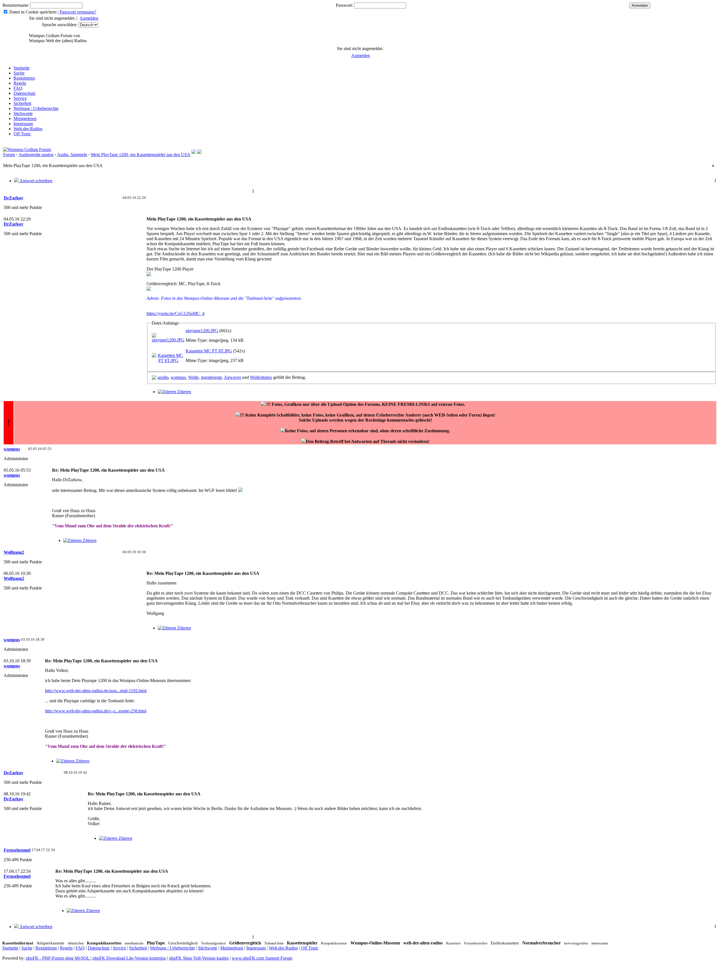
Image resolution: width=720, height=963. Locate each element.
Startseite (22, 68)
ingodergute (211, 377)
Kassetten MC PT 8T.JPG (209, 350)
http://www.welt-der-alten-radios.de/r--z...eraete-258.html (95, 710)
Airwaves (232, 377)
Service (20, 98)
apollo (163, 377)
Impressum (23, 123)
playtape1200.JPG (202, 330)
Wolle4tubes (261, 377)
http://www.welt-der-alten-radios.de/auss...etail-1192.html (96, 690)
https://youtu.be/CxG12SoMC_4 (175, 313)
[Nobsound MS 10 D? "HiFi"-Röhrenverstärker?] (199, 152)
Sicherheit (22, 103)
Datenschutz (24, 93)
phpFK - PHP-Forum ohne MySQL (58, 958)
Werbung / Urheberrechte (36, 108)
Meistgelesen (25, 118)
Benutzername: (16, 5)
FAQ (18, 88)
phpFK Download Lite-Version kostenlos (129, 958)
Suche (19, 73)
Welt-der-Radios (28, 128)
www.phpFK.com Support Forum (262, 958)
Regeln (20, 83)
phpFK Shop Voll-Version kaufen (199, 958)
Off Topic (22, 133)
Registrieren (24, 78)
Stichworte (23, 113)
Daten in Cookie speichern (33, 12)
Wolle (193, 377)
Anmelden (89, 18)
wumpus (178, 377)
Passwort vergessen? (78, 12)
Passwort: (344, 5)
